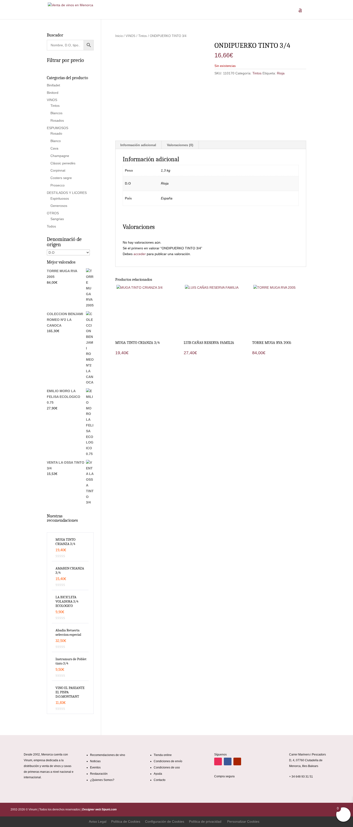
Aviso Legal (97, 821)
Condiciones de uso (167, 767)
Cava (54, 148)
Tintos (142, 36)
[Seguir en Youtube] (237, 761)
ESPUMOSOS (57, 128)
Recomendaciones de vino (107, 755)
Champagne (59, 156)
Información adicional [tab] (138, 145)
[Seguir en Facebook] (227, 761)
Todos (51, 226)
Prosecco (57, 185)
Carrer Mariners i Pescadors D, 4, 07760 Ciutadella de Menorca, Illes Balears (307, 760)
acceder (140, 254)
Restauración (99, 773)
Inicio (119, 36)
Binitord (52, 93)
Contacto (159, 780)
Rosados (57, 120)
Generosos (58, 206)
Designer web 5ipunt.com (99, 809)
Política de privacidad (205, 821)
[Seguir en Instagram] (218, 761)
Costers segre (61, 178)
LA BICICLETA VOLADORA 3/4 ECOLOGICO (66, 601)
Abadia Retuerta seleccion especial (68, 632)
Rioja (281, 73)
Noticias (95, 761)
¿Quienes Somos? (102, 780)
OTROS (53, 213)
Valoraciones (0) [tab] (180, 145)
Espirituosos (59, 198)
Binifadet (53, 85)
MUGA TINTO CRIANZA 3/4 (65, 541)
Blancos (56, 113)
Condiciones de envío (168, 761)
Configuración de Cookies (164, 821)
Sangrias (57, 219)
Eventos (95, 767)
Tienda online (163, 755)
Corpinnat (57, 170)
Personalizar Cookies (243, 821)
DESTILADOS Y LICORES (67, 193)
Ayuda (158, 773)
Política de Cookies (125, 821)
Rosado (56, 133)
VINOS (130, 36)
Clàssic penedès (62, 163)
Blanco (55, 141)
